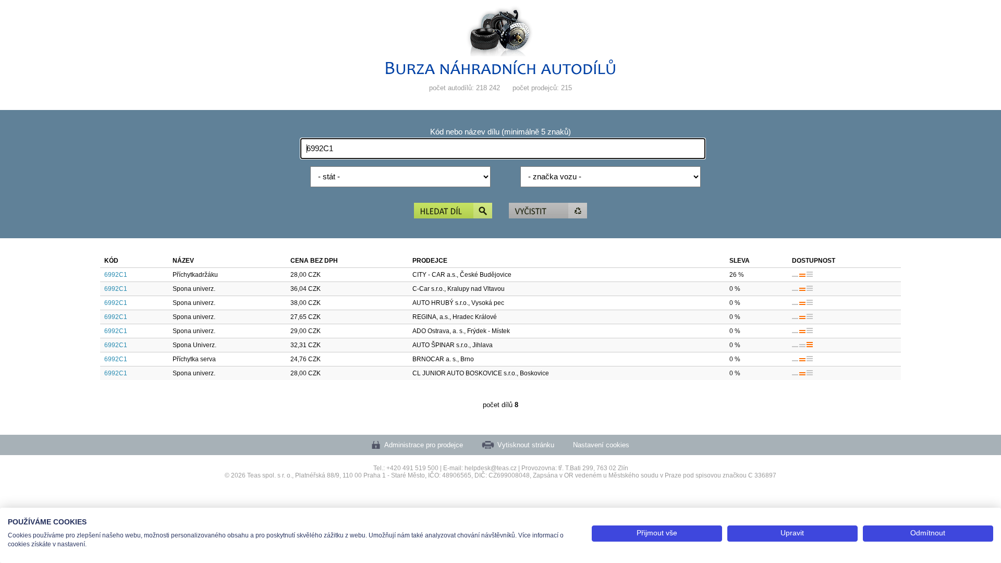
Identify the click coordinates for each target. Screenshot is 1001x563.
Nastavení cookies (601, 445)
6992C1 (115, 274)
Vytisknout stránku (525, 445)
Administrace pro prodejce (423, 445)
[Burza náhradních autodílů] (500, 72)
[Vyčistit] (548, 211)
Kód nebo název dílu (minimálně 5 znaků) (500, 132)
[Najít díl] (453, 211)
